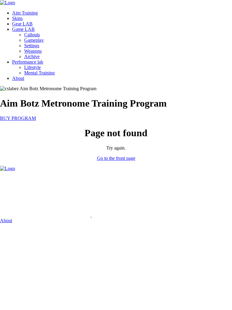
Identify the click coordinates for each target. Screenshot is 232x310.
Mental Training (39, 72)
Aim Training (25, 12)
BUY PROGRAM (18, 118)
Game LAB (23, 29)
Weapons (33, 51)
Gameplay (34, 40)
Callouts (32, 34)
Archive (32, 56)
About (18, 78)
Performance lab (27, 61)
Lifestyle (32, 67)
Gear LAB (22, 23)
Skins (17, 18)
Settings (31, 45)
